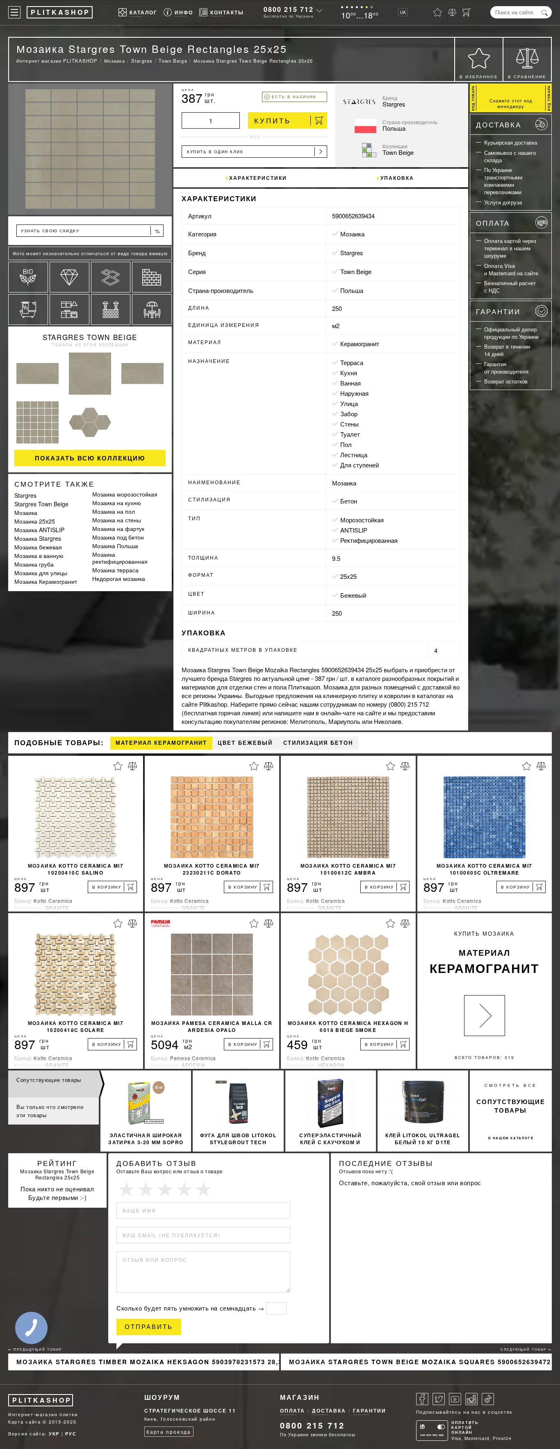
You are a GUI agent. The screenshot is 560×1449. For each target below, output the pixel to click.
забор (348, 413)
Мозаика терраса (115, 570)
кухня (348, 372)
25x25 (348, 576)
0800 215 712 (289, 9)
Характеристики (258, 177)
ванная (350, 383)
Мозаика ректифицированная (120, 557)
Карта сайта (24, 1421)
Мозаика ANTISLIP (39, 530)
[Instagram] (471, 1399)
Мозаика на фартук (118, 528)
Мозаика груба (34, 564)
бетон (348, 501)
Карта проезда (168, 1431)
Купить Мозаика (484, 953)
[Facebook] (422, 1399)
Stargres (25, 495)
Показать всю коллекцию (90, 458)
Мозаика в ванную (39, 555)
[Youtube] (455, 1399)
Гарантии (498, 311)
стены (349, 424)
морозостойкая (362, 519)
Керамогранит (359, 343)
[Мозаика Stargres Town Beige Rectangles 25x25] (90, 149)
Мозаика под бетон (118, 537)
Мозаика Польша (115, 546)
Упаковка (397, 177)
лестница (353, 454)
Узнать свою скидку (90, 231)
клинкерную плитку (350, 695)
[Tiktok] (488, 1399)
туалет (350, 434)
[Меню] (14, 12)
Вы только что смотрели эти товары (49, 1111)
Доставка (498, 124)
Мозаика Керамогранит (45, 581)
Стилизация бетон (318, 743)
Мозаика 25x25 (34, 521)
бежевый (353, 595)
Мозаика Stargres (37, 538)
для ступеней (359, 464)
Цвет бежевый (245, 743)
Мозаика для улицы (40, 573)
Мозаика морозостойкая (124, 494)
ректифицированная (369, 540)
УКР (54, 1434)
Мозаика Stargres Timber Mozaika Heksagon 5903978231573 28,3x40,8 (147, 1361)
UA (403, 12)
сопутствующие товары (510, 1106)
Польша (351, 290)
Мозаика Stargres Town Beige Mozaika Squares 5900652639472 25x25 (420, 1361)
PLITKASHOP (42, 1400)
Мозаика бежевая (38, 547)
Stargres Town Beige (90, 337)
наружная (354, 393)
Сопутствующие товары (48, 1080)
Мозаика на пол (113, 511)
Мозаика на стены (116, 520)
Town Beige (355, 271)
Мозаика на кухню (116, 503)
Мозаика (25, 512)
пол (346, 444)
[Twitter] (439, 1399)
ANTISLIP (353, 530)
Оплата (493, 223)
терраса (351, 362)
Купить (272, 120)
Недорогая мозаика (118, 578)
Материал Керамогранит (161, 743)
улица (349, 403)
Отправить (149, 1326)
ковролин (397, 695)
